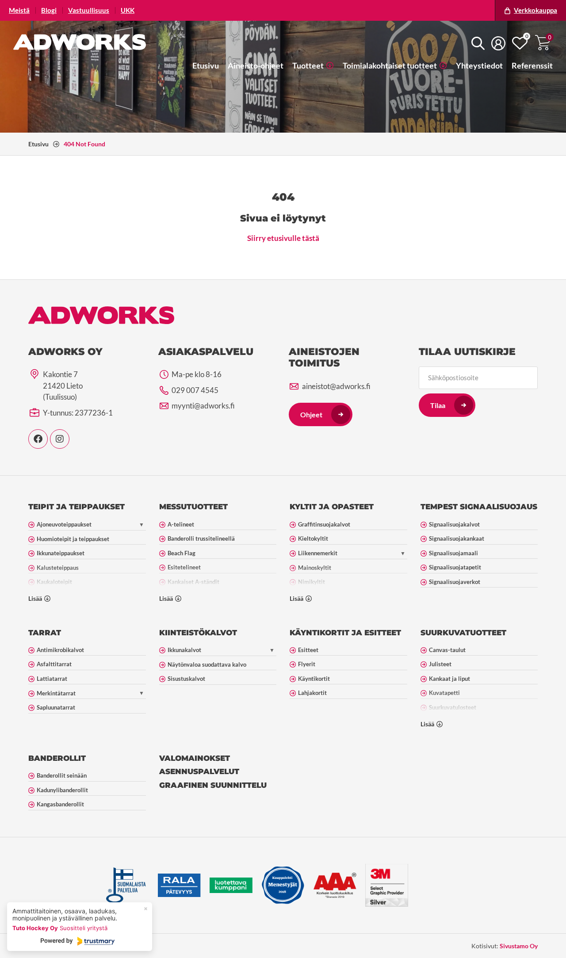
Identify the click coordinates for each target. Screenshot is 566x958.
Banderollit (57, 758)
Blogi (49, 10)
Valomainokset (194, 758)
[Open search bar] (478, 43)
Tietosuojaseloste (117, 946)
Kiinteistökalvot (198, 632)
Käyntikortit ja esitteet (345, 632)
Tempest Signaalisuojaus (479, 506)
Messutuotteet (193, 506)
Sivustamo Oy (519, 946)
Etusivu (38, 144)
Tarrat (44, 632)
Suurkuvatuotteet (463, 632)
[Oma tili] (498, 43)
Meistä (19, 10)
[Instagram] (59, 439)
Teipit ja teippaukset (76, 506)
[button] (313, 65)
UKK (127, 10)
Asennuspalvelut (199, 771)
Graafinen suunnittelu (213, 785)
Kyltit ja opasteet (332, 506)
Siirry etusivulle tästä (283, 238)
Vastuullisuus (88, 10)
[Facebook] (38, 439)
